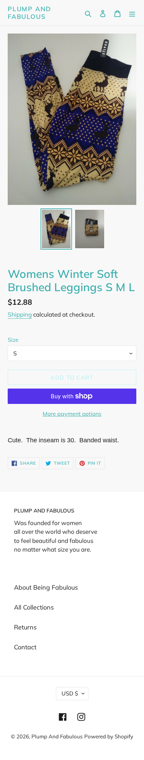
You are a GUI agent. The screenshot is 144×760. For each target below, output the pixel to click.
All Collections (34, 607)
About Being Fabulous (46, 587)
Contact (25, 647)
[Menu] (132, 13)
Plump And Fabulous (29, 12)
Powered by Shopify (108, 736)
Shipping (20, 314)
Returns (25, 627)
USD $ (70, 693)
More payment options (72, 413)
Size (13, 339)
